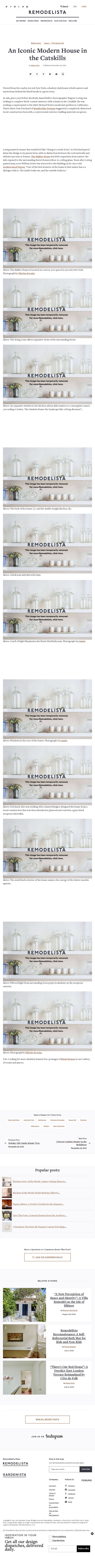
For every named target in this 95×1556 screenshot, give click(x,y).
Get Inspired (21, 20)
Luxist (82, 641)
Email (70, 1502)
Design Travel (33, 20)
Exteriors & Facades (57, 1120)
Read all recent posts (47, 1419)
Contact (52, 1489)
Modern (46, 1126)
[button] (63, 6)
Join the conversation (49, 1257)
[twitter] (50, 74)
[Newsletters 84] (27, 6)
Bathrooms (36, 43)
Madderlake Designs (44, 108)
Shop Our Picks (60, 20)
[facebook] (37, 74)
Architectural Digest (14, 167)
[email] (56, 74)
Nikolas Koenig (26, 273)
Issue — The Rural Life (54, 43)
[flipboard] (30, 74)
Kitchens (83, 1120)
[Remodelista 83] (23, 6)
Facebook (71, 1494)
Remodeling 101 (46, 20)
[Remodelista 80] (10, 6)
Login (84, 6)
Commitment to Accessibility (54, 1505)
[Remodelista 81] (15, 6)
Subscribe (83, 1548)
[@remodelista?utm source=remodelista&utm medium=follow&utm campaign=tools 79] (6, 6)
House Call (72, 1120)
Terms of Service (52, 1494)
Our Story (52, 1486)
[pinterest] (43, 74)
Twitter (71, 1498)
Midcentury (35, 1126)
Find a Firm (73, 20)
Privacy (51, 1499)
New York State (13, 1120)
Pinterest (71, 1486)
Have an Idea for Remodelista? (54, 1513)
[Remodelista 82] (19, 6)
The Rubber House (40, 157)
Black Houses (68, 1059)
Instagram (71, 1490)
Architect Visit (29, 1120)
